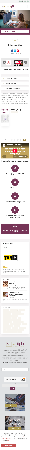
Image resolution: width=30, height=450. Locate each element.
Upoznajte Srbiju (22, 327)
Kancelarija (5, 312)
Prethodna (7, 139)
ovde (8, 440)
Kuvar (4, 316)
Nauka (19, 320)
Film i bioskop (6, 310)
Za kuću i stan (9, 329)
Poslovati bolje (6, 323)
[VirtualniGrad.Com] (7, 6)
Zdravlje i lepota (10, 331)
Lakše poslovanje (10, 316)
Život (16, 331)
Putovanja (24, 323)
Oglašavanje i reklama (7, 322)
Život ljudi (20, 331)
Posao (22, 322)
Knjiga (10, 312)
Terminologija (17, 325)
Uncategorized (15, 327)
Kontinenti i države (16, 312)
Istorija (17, 310)
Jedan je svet (21, 310)
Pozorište (12, 323)
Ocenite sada (5, 125)
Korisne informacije (7, 314)
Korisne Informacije (16, 314)
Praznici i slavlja (18, 323)
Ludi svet (16, 316)
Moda (19, 318)
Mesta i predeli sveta (7, 318)
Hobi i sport (12, 310)
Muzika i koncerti (13, 320)
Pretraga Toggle (9, 31)
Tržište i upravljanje (7, 327)
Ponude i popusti (16, 322)
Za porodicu (21, 329)
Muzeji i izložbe (6, 320)
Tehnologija (11, 325)
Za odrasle (16, 329)
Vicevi (4, 329)
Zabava (4, 331)
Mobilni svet (14, 318)
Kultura (22, 314)
